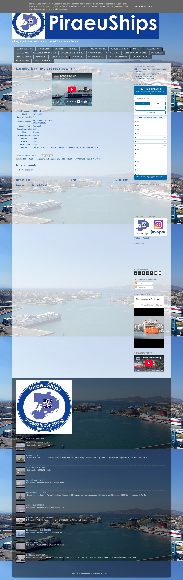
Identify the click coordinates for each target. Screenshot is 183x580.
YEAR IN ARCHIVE (150, 112)
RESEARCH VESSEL (141, 57)
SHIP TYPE (142, 108)
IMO (158, 103)
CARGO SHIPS (112, 53)
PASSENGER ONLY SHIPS (44, 53)
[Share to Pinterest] (52, 155)
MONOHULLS (157, 53)
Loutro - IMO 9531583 (35, 542)
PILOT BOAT (40, 57)
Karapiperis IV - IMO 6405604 (61, 159)
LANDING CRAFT (23, 57)
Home (72, 179)
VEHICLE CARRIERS (119, 49)
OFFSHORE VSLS (96, 57)
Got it (151, 6)
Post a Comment (26, 170)
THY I (93, 159)
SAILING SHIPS (95, 53)
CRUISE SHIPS (44, 49)
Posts (139, 283)
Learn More (140, 6)
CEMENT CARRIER (59, 57)
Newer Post (23, 179)
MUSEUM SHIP (22, 61)
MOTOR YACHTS (98, 49)
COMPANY (158, 108)
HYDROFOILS (78, 57)
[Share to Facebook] (49, 155)
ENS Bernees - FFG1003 (36, 493)
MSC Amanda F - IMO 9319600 (38, 530)
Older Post (122, 179)
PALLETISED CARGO (43, 61)
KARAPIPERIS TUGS (82, 159)
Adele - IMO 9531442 (35, 505)
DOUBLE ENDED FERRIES (72, 53)
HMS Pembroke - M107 (35, 555)
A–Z (143, 103)
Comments (141, 287)
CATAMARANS (22, 53)
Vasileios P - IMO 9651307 (37, 468)
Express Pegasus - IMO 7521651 (39, 517)
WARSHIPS (60, 49)
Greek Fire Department (117, 57)
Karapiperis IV (41, 159)
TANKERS (137, 49)
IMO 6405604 (28, 159)
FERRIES (73, 49)
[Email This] (42, 155)
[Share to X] (47, 155)
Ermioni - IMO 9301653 (35, 480)
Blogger (106, 574)
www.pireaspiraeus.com (144, 79)
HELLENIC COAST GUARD (135, 53)
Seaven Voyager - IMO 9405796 (40, 443)
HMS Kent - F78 (32, 455)
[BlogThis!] (45, 155)
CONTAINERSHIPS (25, 49)
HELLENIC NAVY (153, 49)
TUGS (84, 49)
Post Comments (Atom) (37, 185)
